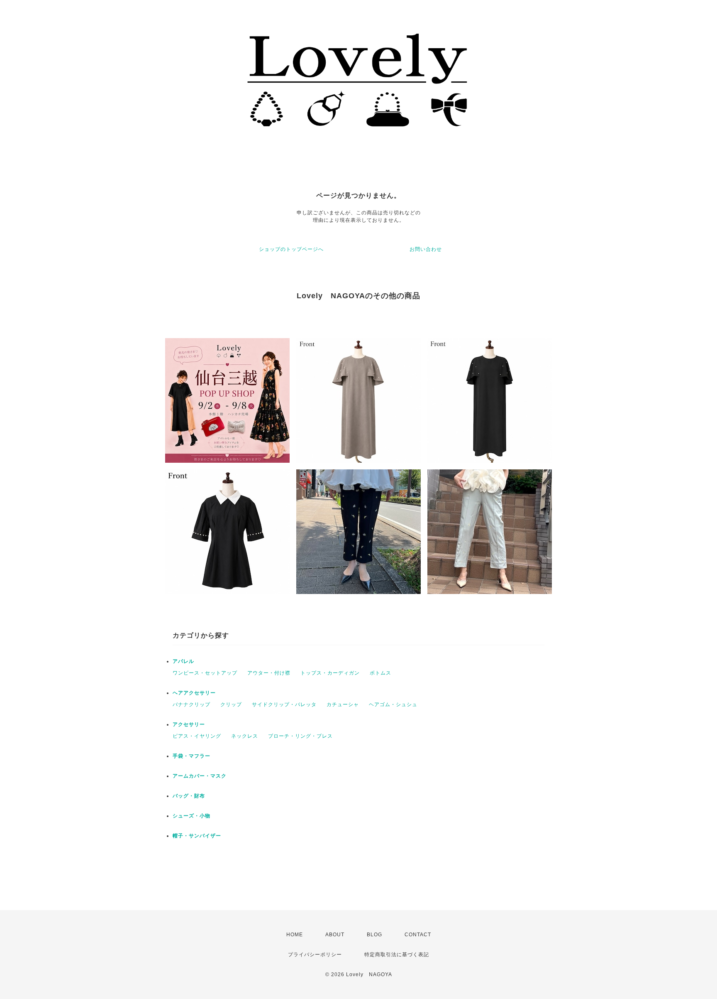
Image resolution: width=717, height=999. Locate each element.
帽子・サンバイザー (197, 836)
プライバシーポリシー (315, 954)
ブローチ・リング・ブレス (300, 736)
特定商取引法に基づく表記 (396, 954)
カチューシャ (343, 704)
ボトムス (380, 673)
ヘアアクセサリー (194, 693)
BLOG (374, 935)
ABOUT (334, 935)
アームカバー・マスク (200, 776)
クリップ (231, 704)
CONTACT (418, 935)
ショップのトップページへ (291, 249)
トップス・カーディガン (330, 673)
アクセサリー (189, 724)
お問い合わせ (426, 249)
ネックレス (244, 736)
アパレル (183, 661)
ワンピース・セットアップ (205, 673)
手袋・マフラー (191, 756)
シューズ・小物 (191, 816)
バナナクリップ (191, 704)
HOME (294, 935)
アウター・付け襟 (268, 673)
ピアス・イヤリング (197, 736)
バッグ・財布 (189, 796)
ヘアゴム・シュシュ (393, 704)
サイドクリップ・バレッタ (284, 704)
